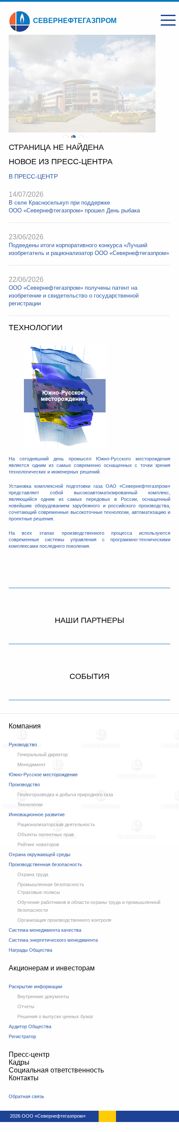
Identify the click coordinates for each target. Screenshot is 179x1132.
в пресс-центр (33, 176)
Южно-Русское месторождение (43, 774)
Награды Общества (30, 950)
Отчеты (25, 1006)
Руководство (23, 744)
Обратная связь (26, 1096)
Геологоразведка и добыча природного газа (65, 794)
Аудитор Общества (30, 1026)
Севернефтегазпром (74, 20)
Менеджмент (31, 764)
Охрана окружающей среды (39, 854)
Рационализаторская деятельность (56, 824)
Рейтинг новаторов (38, 844)
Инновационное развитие (37, 814)
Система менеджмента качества (45, 930)
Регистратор (22, 1036)
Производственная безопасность (45, 864)
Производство (24, 784)
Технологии (30, 804)
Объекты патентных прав (45, 834)
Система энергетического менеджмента (53, 940)
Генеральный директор (42, 754)
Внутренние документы (43, 996)
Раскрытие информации (35, 986)
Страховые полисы (38, 892)
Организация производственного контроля (64, 920)
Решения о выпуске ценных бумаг (55, 1016)
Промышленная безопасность (50, 884)
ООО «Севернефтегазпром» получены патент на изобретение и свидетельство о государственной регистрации (74, 296)
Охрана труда (32, 874)
